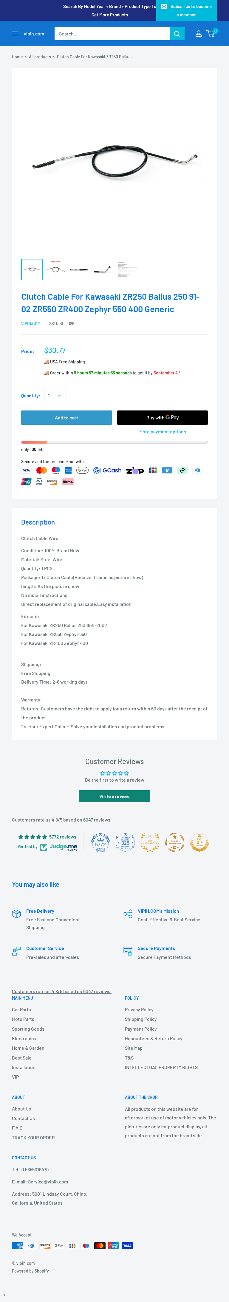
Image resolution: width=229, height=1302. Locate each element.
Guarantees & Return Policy (153, 1038)
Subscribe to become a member (191, 10)
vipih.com (31, 323)
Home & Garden (28, 1048)
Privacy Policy (139, 1009)
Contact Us (23, 1118)
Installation (23, 1067)
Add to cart (66, 417)
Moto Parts (23, 1019)
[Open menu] (15, 34)
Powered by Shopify (30, 1270)
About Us (21, 1108)
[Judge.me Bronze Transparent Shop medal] (174, 842)
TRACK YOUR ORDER (33, 1137)
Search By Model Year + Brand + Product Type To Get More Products (109, 10)
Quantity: (31, 395)
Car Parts (21, 1009)
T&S (129, 1057)
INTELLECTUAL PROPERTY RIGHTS (161, 1067)
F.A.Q (17, 1127)
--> (123, 98)
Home (17, 56)
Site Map (134, 1048)
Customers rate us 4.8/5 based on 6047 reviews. (62, 819)
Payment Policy (141, 1029)
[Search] (177, 33)
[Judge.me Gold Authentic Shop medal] (150, 842)
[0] (210, 33)
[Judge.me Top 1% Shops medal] (199, 842)
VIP (15, 1076)
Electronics (24, 1038)
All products (40, 56)
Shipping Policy (141, 1019)
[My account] (199, 33)
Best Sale (22, 1057)
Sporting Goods (28, 1029)
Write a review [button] (114, 796)
